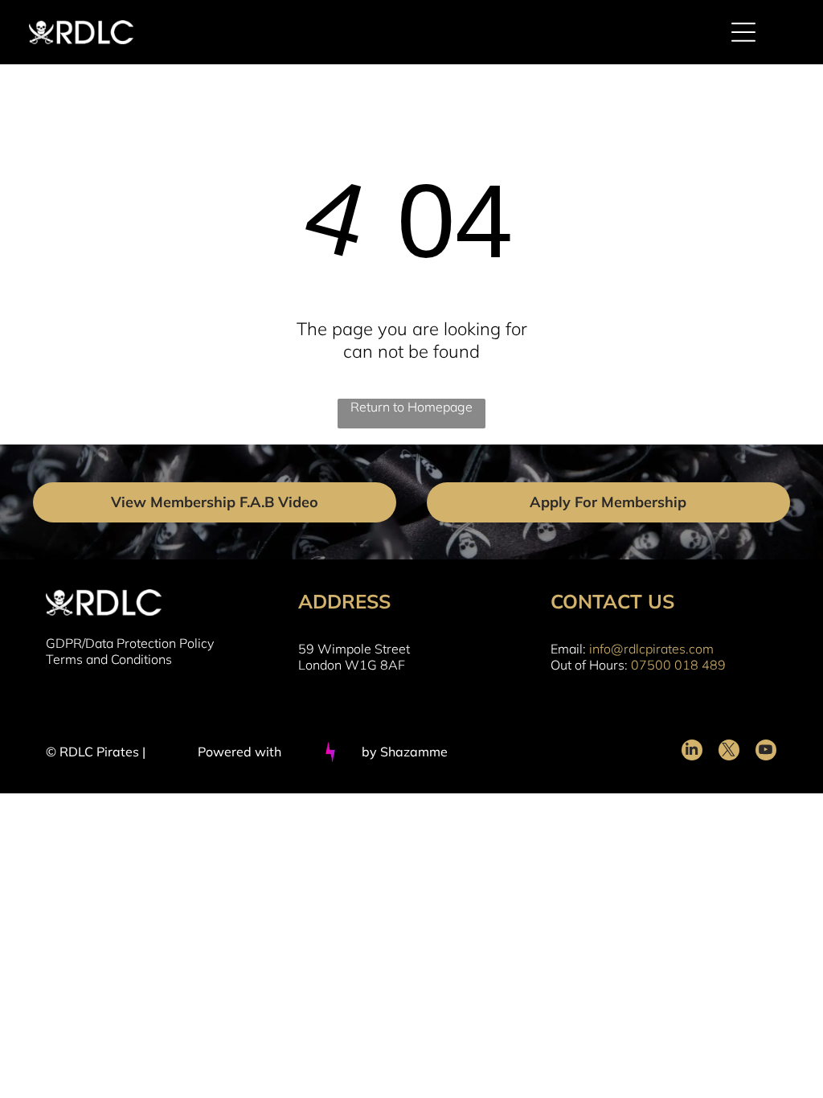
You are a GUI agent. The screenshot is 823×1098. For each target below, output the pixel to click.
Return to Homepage (411, 407)
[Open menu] (743, 32)
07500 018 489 (678, 665)
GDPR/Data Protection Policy (130, 643)
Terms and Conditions (109, 659)
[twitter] (729, 752)
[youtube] (765, 752)
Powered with (239, 752)
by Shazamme (405, 752)
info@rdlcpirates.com (651, 649)
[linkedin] (692, 752)
